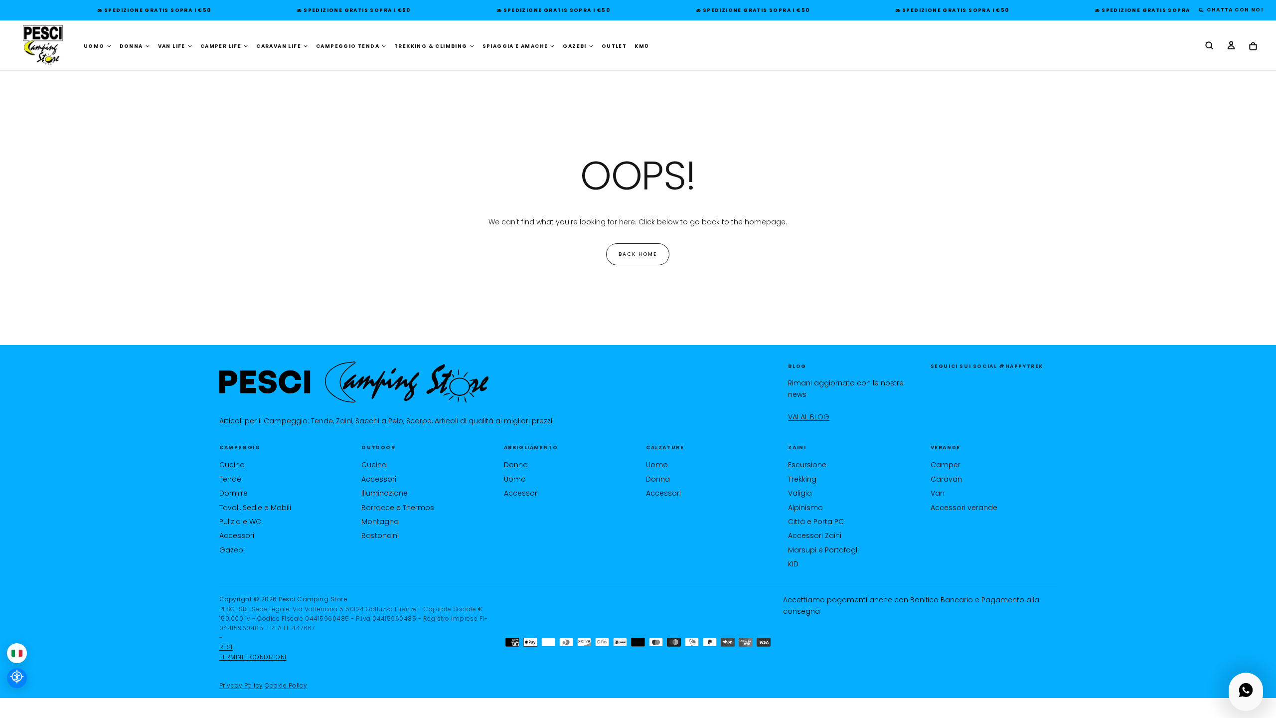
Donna (516, 465)
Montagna (380, 522)
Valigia (800, 493)
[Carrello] (1253, 46)
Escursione (807, 465)
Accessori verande (964, 508)
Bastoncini (380, 535)
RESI (226, 647)
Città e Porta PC (816, 522)
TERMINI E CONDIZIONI (253, 657)
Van (938, 493)
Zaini (797, 447)
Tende (230, 479)
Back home (638, 254)
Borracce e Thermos (397, 508)
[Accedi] (1231, 46)
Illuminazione (384, 493)
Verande (945, 447)
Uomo (515, 479)
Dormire (233, 493)
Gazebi (232, 550)
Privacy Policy (241, 685)
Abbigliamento (531, 447)
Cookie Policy (286, 685)
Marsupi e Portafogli (823, 550)
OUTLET (614, 46)
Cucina (232, 465)
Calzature (665, 447)
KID (793, 564)
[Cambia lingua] (17, 653)
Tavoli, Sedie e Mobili (255, 508)
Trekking (802, 479)
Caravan (946, 479)
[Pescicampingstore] (353, 382)
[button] (1209, 46)
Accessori (236, 535)
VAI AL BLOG (808, 417)
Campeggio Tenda (347, 46)
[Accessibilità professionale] (17, 678)
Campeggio (239, 447)
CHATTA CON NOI (1232, 9)
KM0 (641, 46)
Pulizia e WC (240, 522)
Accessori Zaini (814, 535)
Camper (945, 465)
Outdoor (378, 447)
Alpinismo (805, 508)
